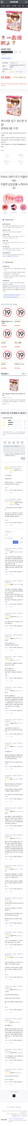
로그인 (9, 1107)
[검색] (2, 2)
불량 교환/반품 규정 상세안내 (11, 297)
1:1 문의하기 (5, 282)
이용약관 (10, 1118)
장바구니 (14, 1107)
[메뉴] (26, 2)
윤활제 (8, 6)
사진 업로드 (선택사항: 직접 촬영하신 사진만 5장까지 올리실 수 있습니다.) (14, 454)
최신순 (15, 542)
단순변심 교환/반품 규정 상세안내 (12, 295)
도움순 (21, 542)
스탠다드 (3, 54)
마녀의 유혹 (17, 321)
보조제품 (14, 6)
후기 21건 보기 (19, 71)
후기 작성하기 (14, 1091)
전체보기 (23, 373)
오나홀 (2, 6)
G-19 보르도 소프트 (19, 364)
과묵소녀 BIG (18, 343)
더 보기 (6, 487)
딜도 (23, 6)
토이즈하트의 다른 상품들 (9, 304)
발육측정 (3, 364)
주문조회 (19, 1107)
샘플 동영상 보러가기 (12, 256)
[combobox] (9, 531)
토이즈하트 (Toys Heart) (7, 52)
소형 (20, 52)
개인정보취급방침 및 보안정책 (18, 1118)
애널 (19, 6)
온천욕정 (3, 343)
